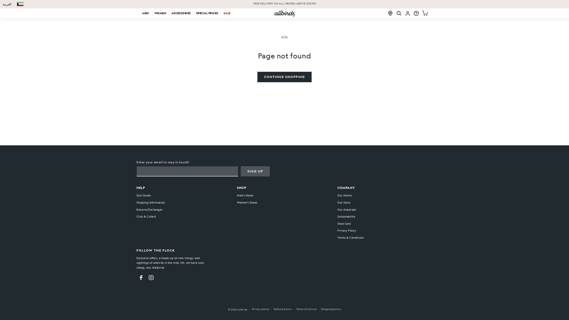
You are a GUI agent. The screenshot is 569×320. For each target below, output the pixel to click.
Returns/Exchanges (149, 209)
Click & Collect (146, 216)
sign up (255, 171)
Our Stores (344, 195)
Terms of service (306, 309)
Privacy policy (261, 309)
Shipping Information (150, 202)
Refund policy (283, 309)
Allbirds (242, 309)
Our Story (344, 202)
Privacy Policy (346, 230)
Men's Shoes (245, 195)
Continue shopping (284, 77)
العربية (7, 4)
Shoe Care (344, 223)
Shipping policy (331, 309)
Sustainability (346, 216)
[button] (20, 4)
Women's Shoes (247, 202)
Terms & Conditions (350, 237)
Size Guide (143, 195)
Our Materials (346, 209)
